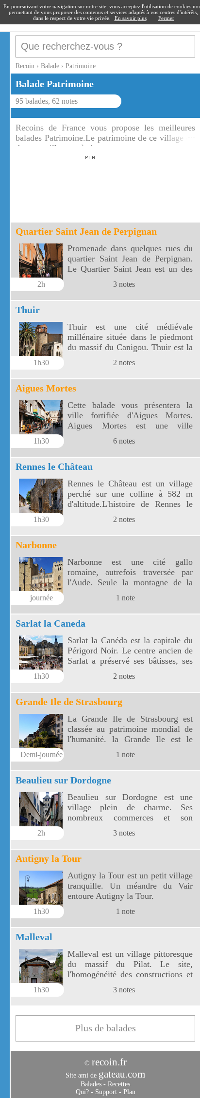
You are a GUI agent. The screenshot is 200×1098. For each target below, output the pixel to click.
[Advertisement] (88, 186)
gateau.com (122, 1074)
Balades (91, 1084)
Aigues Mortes (46, 388)
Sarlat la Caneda (50, 623)
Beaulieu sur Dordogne (63, 780)
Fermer (166, 18)
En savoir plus (131, 18)
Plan (129, 1092)
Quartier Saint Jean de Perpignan (86, 231)
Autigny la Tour (49, 858)
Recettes (119, 1084)
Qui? (82, 1092)
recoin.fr (109, 1062)
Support (106, 1092)
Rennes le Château (54, 466)
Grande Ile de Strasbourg (69, 701)
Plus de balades (105, 1028)
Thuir (28, 309)
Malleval (34, 936)
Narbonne (36, 545)
